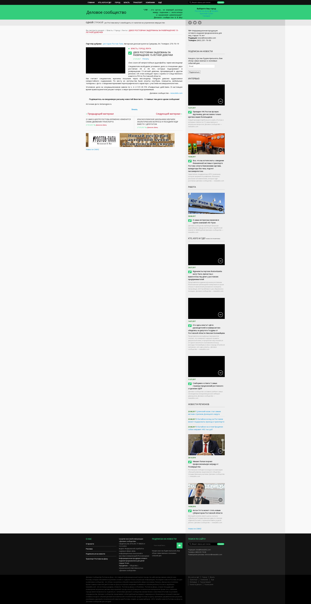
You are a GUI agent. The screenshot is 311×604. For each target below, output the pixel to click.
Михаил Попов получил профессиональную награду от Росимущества (203, 464)
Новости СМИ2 (92, 149)
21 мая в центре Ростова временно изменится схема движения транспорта (108, 120)
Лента (124, 30)
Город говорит (205, 582)
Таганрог (206, 16)
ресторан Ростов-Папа (113, 43)
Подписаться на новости (95, 554)
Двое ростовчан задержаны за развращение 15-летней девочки (153, 53)
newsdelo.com (176, 93)
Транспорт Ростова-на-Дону (97, 559)
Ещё (160, 2)
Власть (127, 2)
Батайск (214, 11)
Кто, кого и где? (104, 2)
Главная (91, 2)
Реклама (89, 549)
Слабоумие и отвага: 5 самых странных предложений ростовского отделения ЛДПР (205, 386)
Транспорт (137, 2)
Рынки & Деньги (196, 584)
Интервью (193, 582)
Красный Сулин (206, 13)
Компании (150, 2)
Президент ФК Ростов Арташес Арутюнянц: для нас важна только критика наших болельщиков (204, 114)
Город (117, 2)
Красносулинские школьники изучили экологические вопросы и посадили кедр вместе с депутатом (157, 121)
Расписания (209, 584)
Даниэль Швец (101, 125)
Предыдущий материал (100, 114)
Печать (145, 59)
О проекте (90, 544)
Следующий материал (169, 114)
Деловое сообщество (106, 12)
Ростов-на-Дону (202, 11)
